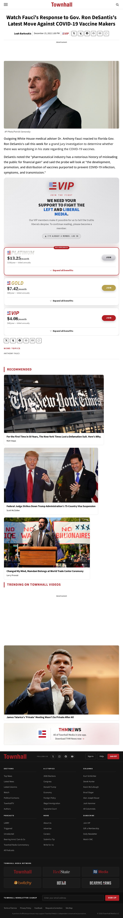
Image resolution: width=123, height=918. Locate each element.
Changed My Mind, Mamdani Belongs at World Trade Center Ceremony (45, 571)
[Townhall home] (15, 756)
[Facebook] (65, 756)
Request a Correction (53, 908)
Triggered (8, 828)
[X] (53, 756)
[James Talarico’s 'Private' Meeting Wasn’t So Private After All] (61, 680)
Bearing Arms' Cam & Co (14, 839)
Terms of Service (10, 908)
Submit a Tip (49, 839)
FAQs (102, 756)
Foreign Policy (50, 798)
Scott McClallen (13, 510)
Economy (48, 792)
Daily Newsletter (90, 834)
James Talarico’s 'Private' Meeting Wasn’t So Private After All (40, 717)
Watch (6, 792)
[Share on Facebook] (87, 33)
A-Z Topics (49, 769)
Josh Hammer (89, 803)
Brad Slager (88, 792)
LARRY (6, 823)
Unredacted (9, 834)
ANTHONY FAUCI (12, 353)
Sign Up (112, 897)
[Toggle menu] (6, 4)
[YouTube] (72, 756)
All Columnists (89, 808)
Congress (47, 781)
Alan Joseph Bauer (91, 798)
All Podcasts (9, 850)
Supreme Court (50, 808)
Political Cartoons (11, 798)
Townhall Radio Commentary (16, 844)
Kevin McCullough (91, 787)
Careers (47, 834)
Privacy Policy (25, 908)
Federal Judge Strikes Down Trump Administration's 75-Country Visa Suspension (51, 506)
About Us (47, 823)
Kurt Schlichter (89, 776)
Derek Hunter (89, 781)
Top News (8, 776)
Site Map (69, 908)
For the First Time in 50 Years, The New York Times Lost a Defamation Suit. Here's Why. (54, 436)
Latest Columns (10, 787)
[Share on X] (74, 33)
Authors (7, 808)
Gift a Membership (91, 828)
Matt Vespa (11, 440)
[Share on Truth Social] (80, 33)
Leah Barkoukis (22, 33)
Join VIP (113, 756)
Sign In (91, 756)
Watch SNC (88, 839)
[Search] (117, 4)
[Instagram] (59, 756)
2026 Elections (50, 776)
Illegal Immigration (52, 803)
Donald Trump (50, 787)
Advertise (47, 828)
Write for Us (49, 844)
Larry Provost (12, 575)
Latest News (9, 781)
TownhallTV (9, 803)
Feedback (38, 908)
